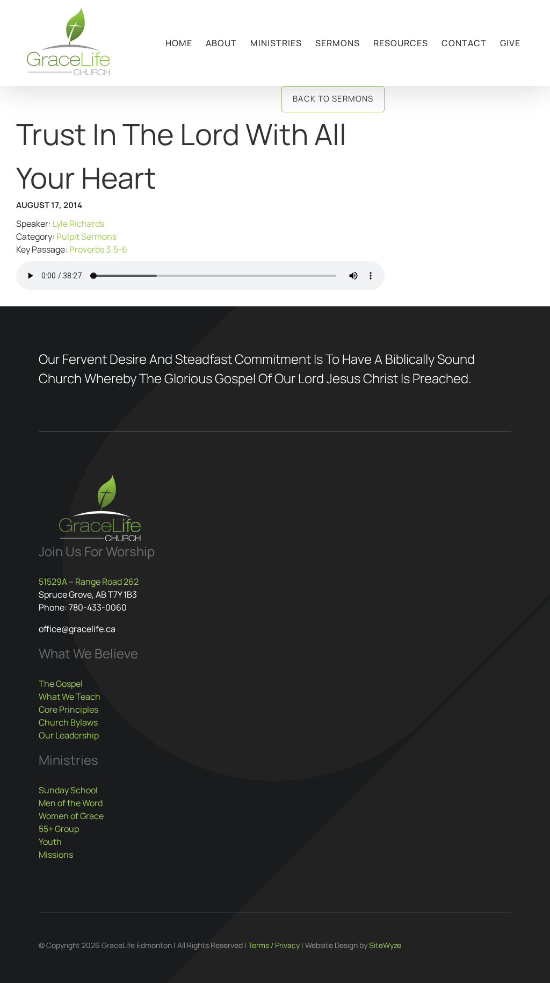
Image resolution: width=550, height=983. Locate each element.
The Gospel (61, 684)
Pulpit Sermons (86, 236)
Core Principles (68, 709)
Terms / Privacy (274, 945)
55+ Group (59, 829)
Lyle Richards (78, 223)
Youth (50, 842)
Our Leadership (69, 735)
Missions (56, 854)
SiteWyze (385, 945)
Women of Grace (71, 816)
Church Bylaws (68, 722)
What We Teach (69, 696)
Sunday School (68, 790)
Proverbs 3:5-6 (98, 249)
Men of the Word (71, 803)
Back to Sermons (333, 98)
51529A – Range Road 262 (89, 581)
